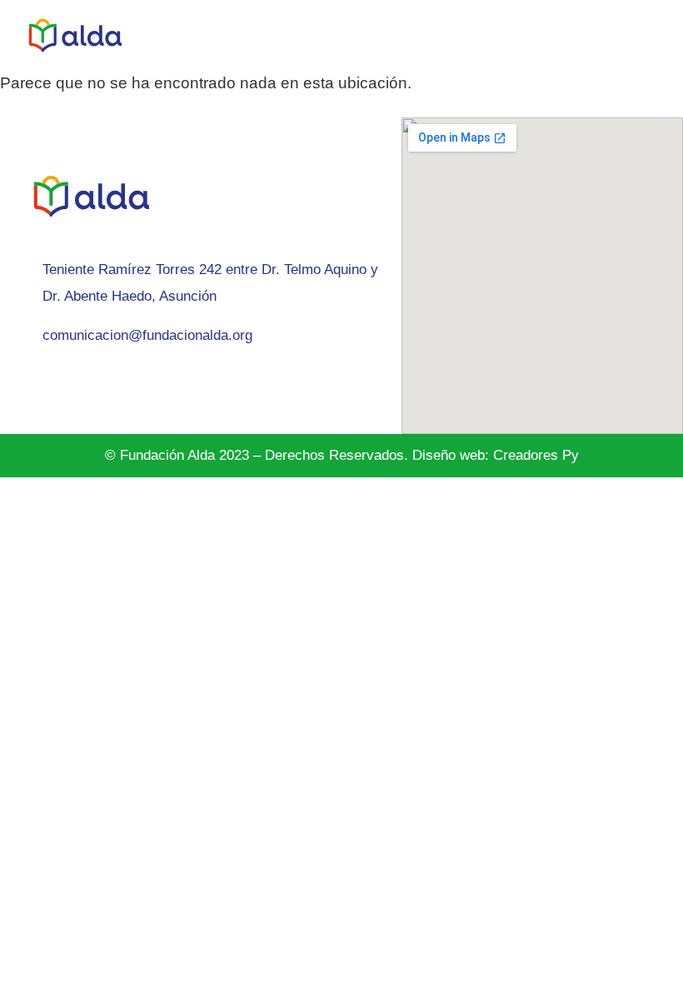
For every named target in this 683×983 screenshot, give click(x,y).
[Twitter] (137, 382)
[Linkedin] (100, 382)
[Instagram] (25, 382)
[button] (663, 35)
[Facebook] (62, 382)
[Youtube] (175, 382)
